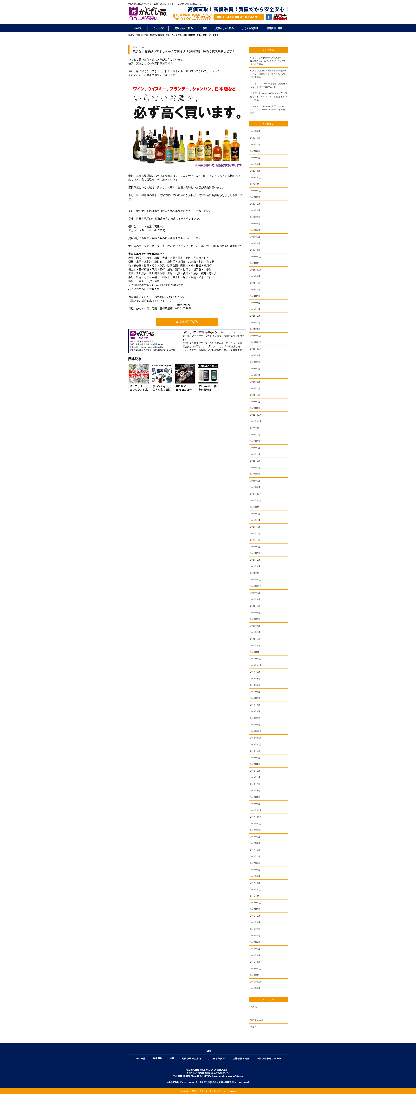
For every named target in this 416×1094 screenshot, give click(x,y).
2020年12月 (255, 572)
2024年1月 (255, 329)
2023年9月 (255, 355)
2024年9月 (255, 276)
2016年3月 (255, 948)
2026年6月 (255, 137)
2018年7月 (255, 764)
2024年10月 (255, 269)
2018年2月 (255, 797)
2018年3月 (255, 790)
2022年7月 (255, 447)
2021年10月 (255, 507)
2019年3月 (255, 711)
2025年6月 (255, 217)
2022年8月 (255, 441)
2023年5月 (255, 381)
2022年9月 (255, 434)
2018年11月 (255, 737)
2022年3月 (255, 474)
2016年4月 (255, 942)
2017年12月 (255, 810)
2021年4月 (255, 546)
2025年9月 (255, 197)
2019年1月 (255, 724)
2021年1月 (255, 566)
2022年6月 (255, 454)
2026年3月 (255, 157)
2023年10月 (255, 348)
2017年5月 (255, 856)
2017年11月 (255, 816)
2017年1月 (255, 882)
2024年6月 (255, 296)
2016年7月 (255, 922)
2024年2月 (255, 322)
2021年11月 (255, 500)
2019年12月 (255, 652)
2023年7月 (255, 368)
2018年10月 (255, 744)
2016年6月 (255, 928)
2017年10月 (255, 823)
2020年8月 (255, 599)
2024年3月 (255, 315)
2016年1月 (255, 961)
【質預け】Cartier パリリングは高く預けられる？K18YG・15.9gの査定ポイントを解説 (268, 96)
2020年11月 (255, 579)
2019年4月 (255, 704)
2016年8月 (255, 915)
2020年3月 (255, 632)
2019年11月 (255, 658)
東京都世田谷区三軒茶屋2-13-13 (150, 344)
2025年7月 (255, 210)
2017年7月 (255, 843)
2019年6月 (255, 691)
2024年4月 (255, 309)
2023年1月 (255, 408)
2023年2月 (255, 401)
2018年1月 (255, 803)
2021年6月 (255, 533)
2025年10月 (255, 190)
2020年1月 (255, 645)
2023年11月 (255, 342)
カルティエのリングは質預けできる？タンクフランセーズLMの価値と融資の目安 (268, 109)
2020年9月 (255, 592)
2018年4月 (255, 783)
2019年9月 (255, 671)
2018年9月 (255, 750)
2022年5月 (255, 460)
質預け (253, 1026)
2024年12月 (255, 256)
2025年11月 (255, 183)
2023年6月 (255, 375)
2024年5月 (255, 302)
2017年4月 (255, 863)
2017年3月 (255, 869)
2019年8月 (255, 678)
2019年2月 (255, 718)
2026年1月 (255, 170)
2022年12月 (255, 414)
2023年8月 (255, 362)
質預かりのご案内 (224, 28)
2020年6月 (255, 612)
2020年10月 (255, 586)
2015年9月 (255, 988)
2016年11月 (255, 895)
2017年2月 (255, 876)
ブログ (253, 1013)
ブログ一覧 (158, 28)
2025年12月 (255, 177)
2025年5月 (255, 223)
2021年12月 (255, 493)
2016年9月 (255, 909)
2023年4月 (255, 388)
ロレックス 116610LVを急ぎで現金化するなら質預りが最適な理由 (268, 85)
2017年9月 (255, 830)
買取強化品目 (142, 35)
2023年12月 (255, 335)
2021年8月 (255, 520)
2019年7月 (255, 684)
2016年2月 (255, 955)
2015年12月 (255, 968)
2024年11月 (255, 263)
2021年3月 (255, 553)
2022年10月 (255, 427)
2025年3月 (255, 236)
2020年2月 (255, 638)
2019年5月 (255, 698)
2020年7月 (255, 605)
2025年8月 (255, 203)
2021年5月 (255, 539)
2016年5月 (255, 935)
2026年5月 (255, 144)
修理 (205, 28)
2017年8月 (255, 836)
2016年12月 (255, 889)
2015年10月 (255, 981)
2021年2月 (255, 559)
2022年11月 (255, 421)
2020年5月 (255, 619)
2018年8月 (255, 757)
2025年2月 (255, 243)
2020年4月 (255, 625)
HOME (137, 28)
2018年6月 (255, 770)
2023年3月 (255, 394)
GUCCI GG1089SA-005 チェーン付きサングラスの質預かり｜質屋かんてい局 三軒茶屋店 (268, 73)
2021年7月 (255, 526)
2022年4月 (255, 467)
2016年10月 (255, 902)
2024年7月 (255, 289)
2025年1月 (255, 249)
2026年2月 (255, 164)
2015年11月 (255, 975)
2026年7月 (255, 131)
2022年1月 (255, 487)
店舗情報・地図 (275, 28)
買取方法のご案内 (184, 28)
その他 (253, 1006)
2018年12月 (255, 731)
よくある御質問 (250, 28)
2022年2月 (255, 480)
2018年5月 (255, 777)
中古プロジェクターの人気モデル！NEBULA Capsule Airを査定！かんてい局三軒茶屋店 (268, 60)
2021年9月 (255, 513)
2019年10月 (255, 665)
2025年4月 (255, 230)
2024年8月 (255, 282)
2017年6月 (255, 849)
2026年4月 (255, 151)
